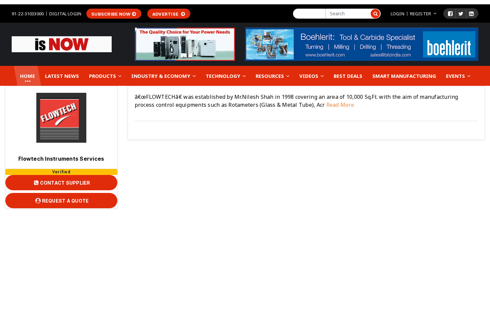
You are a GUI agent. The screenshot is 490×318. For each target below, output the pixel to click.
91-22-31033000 (28, 14)
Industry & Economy (161, 76)
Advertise (166, 14)
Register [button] (420, 14)
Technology (224, 76)
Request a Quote (65, 201)
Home (27, 76)
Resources (270, 76)
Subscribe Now (110, 14)
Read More (339, 104)
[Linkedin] (471, 14)
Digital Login (65, 14)
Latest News (62, 76)
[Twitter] (460, 14)
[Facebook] (450, 14)
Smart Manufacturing (404, 76)
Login (397, 14)
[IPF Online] (62, 43)
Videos (309, 76)
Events (456, 76)
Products (103, 76)
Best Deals (348, 76)
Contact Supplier (64, 183)
